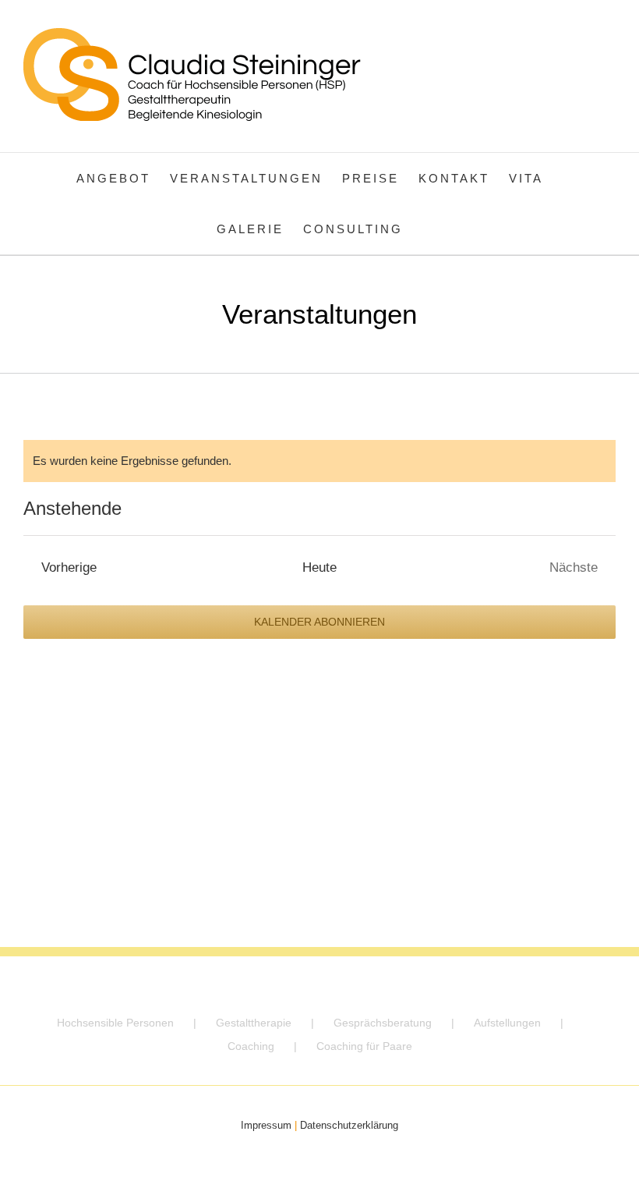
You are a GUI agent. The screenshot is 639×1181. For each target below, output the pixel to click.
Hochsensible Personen (115, 1022)
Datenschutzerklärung (349, 1125)
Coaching (251, 1046)
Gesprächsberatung (383, 1022)
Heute (319, 567)
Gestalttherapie (253, 1022)
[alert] (319, 461)
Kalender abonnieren (319, 621)
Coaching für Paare (364, 1046)
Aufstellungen (507, 1022)
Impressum (266, 1125)
